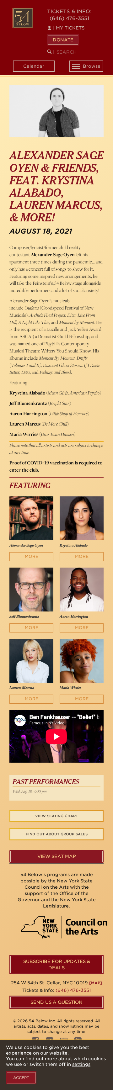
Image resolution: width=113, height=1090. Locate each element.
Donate (63, 39)
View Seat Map (56, 856)
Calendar (33, 66)
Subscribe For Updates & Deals (56, 964)
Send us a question (56, 1002)
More (31, 556)
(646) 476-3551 (69, 18)
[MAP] (95, 983)
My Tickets (68, 27)
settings (81, 1064)
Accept (21, 1077)
